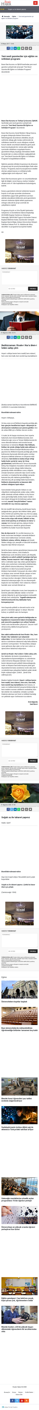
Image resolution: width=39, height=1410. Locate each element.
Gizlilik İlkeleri (29, 1392)
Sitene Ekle (19, 1394)
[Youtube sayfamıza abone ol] (22, 1401)
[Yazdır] (26, 48)
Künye (14, 1392)
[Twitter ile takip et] (17, 1401)
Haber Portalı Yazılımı (11, 1407)
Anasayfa (7, 1392)
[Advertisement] (19, 97)
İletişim (20, 1392)
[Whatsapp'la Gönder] (18, 48)
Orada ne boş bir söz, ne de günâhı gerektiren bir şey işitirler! (23, 9)
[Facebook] (8, 48)
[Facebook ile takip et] (12, 1401)
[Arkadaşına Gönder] (22, 48)
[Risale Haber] (6, 3)
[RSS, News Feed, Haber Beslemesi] (26, 1401)
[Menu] (35, 3)
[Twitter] (11, 48)
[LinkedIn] (15, 48)
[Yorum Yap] (30, 48)
